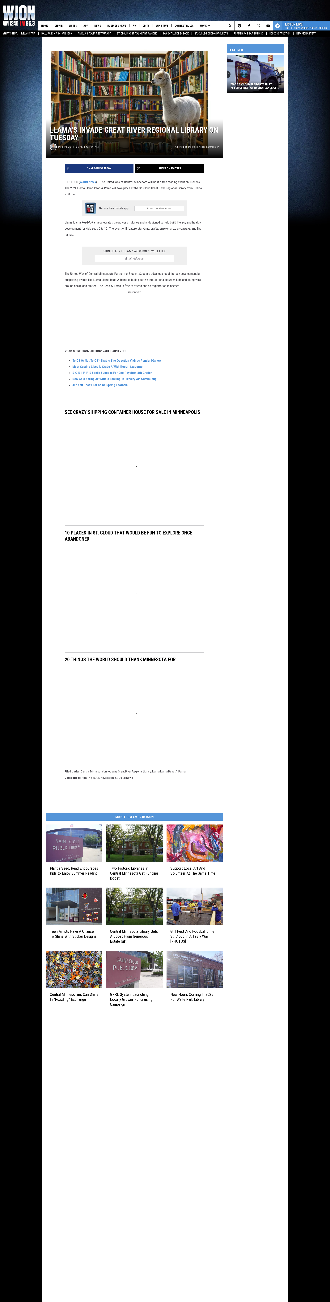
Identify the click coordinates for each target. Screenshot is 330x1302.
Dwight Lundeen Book (176, 33)
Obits (146, 25)
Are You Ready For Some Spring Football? (100, 385)
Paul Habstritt (65, 147)
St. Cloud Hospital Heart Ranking (137, 33)
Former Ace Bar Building (249, 33)
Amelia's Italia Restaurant (94, 33)
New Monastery (306, 33)
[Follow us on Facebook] (249, 25)
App (85, 25)
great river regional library (134, 771)
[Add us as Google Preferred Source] (239, 25)
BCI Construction (279, 33)
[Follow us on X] (258, 25)
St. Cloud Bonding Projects (211, 33)
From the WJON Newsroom (97, 777)
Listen (73, 25)
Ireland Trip (28, 33)
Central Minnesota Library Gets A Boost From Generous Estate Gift (134, 936)
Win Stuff (162, 25)
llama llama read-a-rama (169, 771)
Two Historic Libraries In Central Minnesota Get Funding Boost (134, 873)
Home (44, 25)
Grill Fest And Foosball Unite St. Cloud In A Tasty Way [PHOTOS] (192, 936)
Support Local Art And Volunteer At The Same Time (192, 871)
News (97, 25)
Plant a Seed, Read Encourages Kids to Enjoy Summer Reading (74, 871)
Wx (134, 25)
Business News (116, 25)
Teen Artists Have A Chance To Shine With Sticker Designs (73, 933)
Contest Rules (184, 25)
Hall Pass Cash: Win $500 (56, 33)
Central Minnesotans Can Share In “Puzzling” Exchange (74, 997)
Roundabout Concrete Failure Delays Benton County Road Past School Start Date (254, 86)
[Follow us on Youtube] (268, 25)
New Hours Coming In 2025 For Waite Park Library (191, 997)
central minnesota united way (99, 771)
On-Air (58, 25)
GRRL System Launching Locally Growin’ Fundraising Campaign (131, 999)
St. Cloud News (124, 777)
